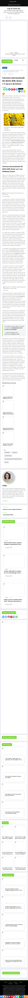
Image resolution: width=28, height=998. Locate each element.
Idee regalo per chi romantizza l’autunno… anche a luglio (13, 777)
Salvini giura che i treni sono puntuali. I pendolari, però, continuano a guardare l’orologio (12, 943)
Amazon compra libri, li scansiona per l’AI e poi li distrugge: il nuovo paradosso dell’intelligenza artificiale (13, 572)
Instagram (15, 982)
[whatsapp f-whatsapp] (19, 5)
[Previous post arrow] (24, 508)
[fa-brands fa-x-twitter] (10, 5)
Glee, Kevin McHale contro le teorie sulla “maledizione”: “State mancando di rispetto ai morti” (20, 853)
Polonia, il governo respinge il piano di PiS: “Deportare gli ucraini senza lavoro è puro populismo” (13, 600)
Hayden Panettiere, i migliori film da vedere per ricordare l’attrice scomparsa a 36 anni (20, 838)
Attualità (4, 67)
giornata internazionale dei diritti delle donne (13, 459)
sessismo (17, 71)
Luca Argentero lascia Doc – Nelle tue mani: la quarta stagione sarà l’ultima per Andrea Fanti (7, 869)
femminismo (11, 70)
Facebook (5, 982)
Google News (10, 983)
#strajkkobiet (14, 327)
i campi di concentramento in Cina (17, 140)
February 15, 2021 (15, 334)
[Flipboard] (12, 89)
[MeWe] (19, 91)
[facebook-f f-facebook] (8, 5)
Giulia (4, 486)
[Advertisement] (14, 37)
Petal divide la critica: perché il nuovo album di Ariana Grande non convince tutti (20, 869)
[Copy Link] (24, 91)
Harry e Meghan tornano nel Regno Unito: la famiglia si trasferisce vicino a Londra (7, 838)
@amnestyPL (20, 327)
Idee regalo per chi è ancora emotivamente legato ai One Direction (13, 795)
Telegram (20, 982)
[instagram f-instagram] (12, 5)
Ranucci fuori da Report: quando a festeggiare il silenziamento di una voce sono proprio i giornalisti (13, 543)
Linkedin (16, 983)
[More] (3, 94)
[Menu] (2, 17)
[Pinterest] (14, 89)
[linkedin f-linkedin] (17, 5)
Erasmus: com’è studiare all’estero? (12, 509)
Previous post (5, 507)
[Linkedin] (9, 89)
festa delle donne (17, 70)
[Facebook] (17, 89)
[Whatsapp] (4, 89)
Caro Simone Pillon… (8, 514)
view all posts (5, 500)
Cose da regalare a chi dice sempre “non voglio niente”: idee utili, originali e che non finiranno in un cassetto (13, 759)
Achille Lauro (18, 253)
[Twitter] (22, 91)
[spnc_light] (10, 17)
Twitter (10, 982)
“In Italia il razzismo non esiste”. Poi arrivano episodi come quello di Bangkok (14, 925)
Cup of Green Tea (13, 9)
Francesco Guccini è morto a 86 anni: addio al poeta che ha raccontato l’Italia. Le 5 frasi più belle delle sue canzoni (7, 853)
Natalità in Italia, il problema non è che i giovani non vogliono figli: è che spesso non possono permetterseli (13, 907)
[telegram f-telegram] (14, 5)
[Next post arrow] (24, 515)
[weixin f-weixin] (16, 5)
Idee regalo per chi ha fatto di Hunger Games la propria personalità (12, 812)
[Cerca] (6, 18)
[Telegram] (7, 89)
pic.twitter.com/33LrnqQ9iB (10, 329)
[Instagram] (8, 617)
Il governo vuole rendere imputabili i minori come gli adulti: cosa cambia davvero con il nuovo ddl (13, 961)
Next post (5, 512)
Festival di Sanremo (14, 250)
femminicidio (5, 70)
